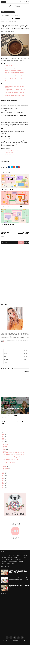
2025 (3, 436)
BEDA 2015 (4, 555)
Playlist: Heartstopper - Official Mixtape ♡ (13, 452)
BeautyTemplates (23, 640)
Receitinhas (4, 561)
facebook (26, 242)
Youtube (15, 356)
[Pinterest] (26, 2)
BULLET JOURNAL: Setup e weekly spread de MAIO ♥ (16, 456)
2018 (3, 477)
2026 (3, 434)
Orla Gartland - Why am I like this (11, 150)
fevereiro (5, 468)
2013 (3, 485)
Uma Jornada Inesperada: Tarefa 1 (11, 461)
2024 (3, 438)
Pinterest (15, 359)
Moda (3, 559)
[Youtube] (22, 2)
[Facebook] (28, 2)
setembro (5, 444)
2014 (3, 483)
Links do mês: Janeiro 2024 (7, 224)
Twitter (15, 353)
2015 (3, 482)
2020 (3, 473)
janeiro (5, 470)
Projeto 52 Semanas (19, 559)
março (4, 466)
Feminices (18, 555)
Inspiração (16, 557)
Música (7, 559)
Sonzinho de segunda (12, 561)
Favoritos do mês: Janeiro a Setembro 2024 (12, 206)
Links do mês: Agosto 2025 (7, 189)
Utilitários (3, 563)
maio (4, 451)
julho (4, 448)
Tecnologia (21, 561)
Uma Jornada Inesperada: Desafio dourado (13, 454)
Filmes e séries (25, 555)
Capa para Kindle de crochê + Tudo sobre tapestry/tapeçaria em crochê (18, 578)
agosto (5, 446)
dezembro (5, 443)
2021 (3, 472)
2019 (3, 475)
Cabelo (9, 555)
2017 (3, 478)
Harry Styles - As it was (9, 154)
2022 (3, 441)
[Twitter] (24, 2)
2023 (3, 439)
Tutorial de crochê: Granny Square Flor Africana (19, 586)
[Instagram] (10, 637)
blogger (21, 242)
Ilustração (10, 557)
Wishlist (13, 563)
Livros (21, 557)
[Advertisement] (15, 285)
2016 (3, 480)
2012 (3, 487)
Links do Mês (6, 15)
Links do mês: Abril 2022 (9, 462)
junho (4, 449)
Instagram (15, 350)
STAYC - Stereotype (9, 152)
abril (4, 465)
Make (25, 557)
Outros (12, 559)
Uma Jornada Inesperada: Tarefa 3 (11, 457)
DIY (13, 555)
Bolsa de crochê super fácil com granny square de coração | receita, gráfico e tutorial (18, 571)
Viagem (8, 563)
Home (2, 15)
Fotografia (4, 557)
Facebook (15, 362)
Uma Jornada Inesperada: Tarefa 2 (11, 459)
